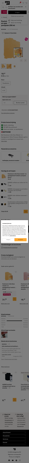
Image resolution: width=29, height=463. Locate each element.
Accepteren (20, 239)
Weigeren (8, 239)
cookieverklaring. (12, 235)
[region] (14, 231)
